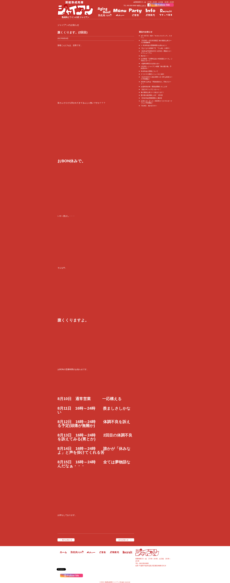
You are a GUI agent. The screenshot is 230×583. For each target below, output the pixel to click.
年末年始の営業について (149, 71)
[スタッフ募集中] (166, 12)
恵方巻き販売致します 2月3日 (152, 95)
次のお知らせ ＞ (125, 540)
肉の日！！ (145, 56)
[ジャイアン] (75, 8)
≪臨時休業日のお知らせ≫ (150, 63)
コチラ (143, 5)
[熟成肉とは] (104, 12)
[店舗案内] (150, 12)
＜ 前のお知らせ (66, 540)
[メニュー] (120, 12)
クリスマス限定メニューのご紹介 (152, 74)
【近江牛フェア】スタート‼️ (151, 89)
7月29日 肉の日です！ (149, 106)
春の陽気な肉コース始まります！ (152, 92)
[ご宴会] (135, 12)
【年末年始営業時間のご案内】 (152, 98)
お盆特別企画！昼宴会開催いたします (154, 86)
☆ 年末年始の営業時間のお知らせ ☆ (154, 45)
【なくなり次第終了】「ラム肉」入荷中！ (155, 48)
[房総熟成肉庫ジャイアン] (63, 555)
